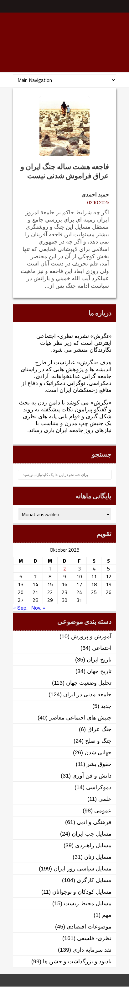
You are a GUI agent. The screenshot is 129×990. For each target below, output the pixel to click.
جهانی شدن (98, 752)
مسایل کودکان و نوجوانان (81, 892)
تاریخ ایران (99, 659)
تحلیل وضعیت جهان (88, 683)
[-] (64, 45)
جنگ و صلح (98, 741)
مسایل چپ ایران (91, 834)
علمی (104, 799)
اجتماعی (101, 648)
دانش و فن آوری (91, 776)
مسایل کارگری (94, 880)
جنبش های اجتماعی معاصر (80, 717)
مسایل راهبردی (93, 845)
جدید (106, 706)
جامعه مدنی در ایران (87, 694)
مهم (106, 915)
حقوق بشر (99, 764)
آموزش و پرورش (91, 636)
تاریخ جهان (99, 671)
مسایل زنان (97, 857)
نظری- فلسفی (94, 938)
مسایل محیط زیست (87, 903)
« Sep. (20, 607)
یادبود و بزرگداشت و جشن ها (77, 961)
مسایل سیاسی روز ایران (82, 868)
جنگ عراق (99, 729)
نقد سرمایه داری (92, 950)
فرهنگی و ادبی (94, 822)
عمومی (102, 810)
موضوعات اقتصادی (89, 926)
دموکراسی (98, 787)
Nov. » (38, 607)
